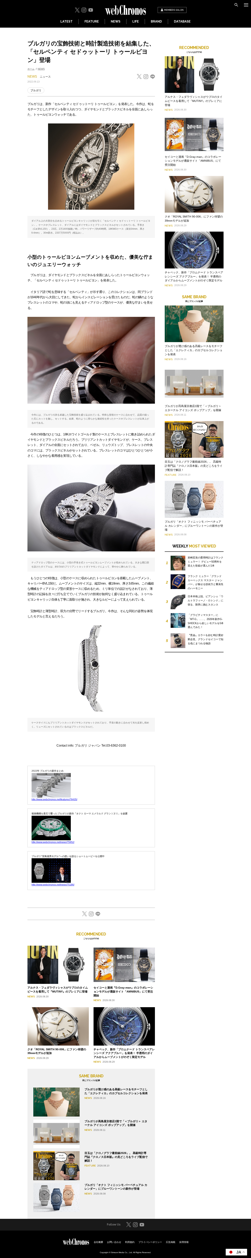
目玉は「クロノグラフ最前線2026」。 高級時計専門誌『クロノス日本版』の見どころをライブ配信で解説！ (116, 1156)
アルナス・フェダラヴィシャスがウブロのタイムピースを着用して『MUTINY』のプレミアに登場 (193, 101)
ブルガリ (35, 90)
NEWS (115, 21)
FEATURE (92, 21)
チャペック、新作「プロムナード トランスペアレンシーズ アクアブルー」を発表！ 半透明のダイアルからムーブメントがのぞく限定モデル (124, 1053)
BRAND (156, 21)
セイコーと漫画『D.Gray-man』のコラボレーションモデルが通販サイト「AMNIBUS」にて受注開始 (123, 991)
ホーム (31, 69)
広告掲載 (170, 1242)
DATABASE (182, 21)
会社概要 (98, 1242)
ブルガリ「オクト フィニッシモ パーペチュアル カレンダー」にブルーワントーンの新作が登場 (194, 525)
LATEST (66, 21)
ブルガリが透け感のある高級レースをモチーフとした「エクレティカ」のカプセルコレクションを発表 (193, 350)
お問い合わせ (114, 1242)
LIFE (135, 21)
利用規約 (130, 1242)
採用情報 (184, 1242)
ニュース (45, 76)
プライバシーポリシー (150, 1242)
